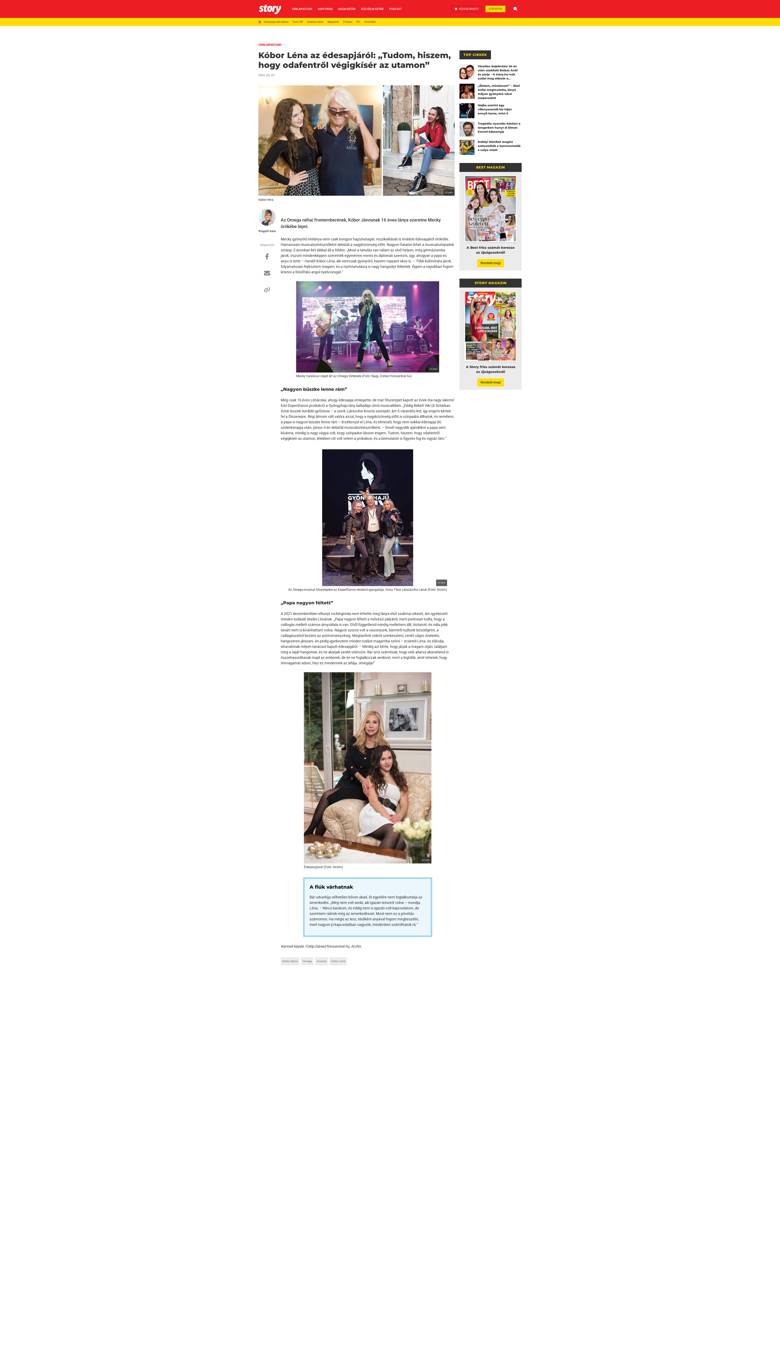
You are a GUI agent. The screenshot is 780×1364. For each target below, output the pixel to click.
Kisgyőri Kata (267, 231)
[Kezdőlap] (270, 9)
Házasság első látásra (276, 22)
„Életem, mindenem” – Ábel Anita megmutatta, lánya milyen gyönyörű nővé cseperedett (499, 92)
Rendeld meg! (491, 263)
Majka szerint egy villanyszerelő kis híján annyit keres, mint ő (495, 109)
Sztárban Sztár (315, 22)
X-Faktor (347, 22)
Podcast (395, 9)
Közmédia (370, 22)
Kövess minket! (469, 9)
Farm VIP (298, 22)
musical (321, 961)
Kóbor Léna (338, 961)
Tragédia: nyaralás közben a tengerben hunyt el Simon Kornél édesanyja (499, 128)
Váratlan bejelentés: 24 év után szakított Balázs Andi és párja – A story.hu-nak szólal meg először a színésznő (498, 72)
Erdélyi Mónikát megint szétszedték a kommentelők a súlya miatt (499, 146)
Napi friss (325, 9)
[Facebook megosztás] (267, 258)
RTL (358, 22)
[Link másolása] (267, 292)
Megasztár (333, 22)
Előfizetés (495, 9)
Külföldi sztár (372, 9)
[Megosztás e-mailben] (267, 275)
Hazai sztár (346, 9)
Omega (307, 961)
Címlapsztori (302, 9)
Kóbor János (290, 961)
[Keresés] (515, 9)
